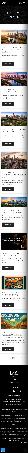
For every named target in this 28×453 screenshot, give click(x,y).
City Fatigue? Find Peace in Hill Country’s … (13, 294)
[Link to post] (14, 37)
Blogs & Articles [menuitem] (14, 385)
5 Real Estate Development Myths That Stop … (14, 174)
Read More (8, 64)
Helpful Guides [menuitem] (14, 387)
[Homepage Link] (4, 2)
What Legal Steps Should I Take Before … (13, 130)
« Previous (6, 357)
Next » (22, 357)
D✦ (25, 450)
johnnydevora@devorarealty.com (14, 404)
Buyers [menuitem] (14, 376)
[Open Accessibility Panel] (3, 450)
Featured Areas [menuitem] (14, 382)
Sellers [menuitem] (14, 379)
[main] (14, 182)
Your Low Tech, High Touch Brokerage (11, 254)
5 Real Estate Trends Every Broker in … (11, 90)
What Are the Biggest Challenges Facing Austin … (12, 49)
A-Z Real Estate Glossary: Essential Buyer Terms (13, 211)
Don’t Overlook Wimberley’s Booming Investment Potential (12, 335)
